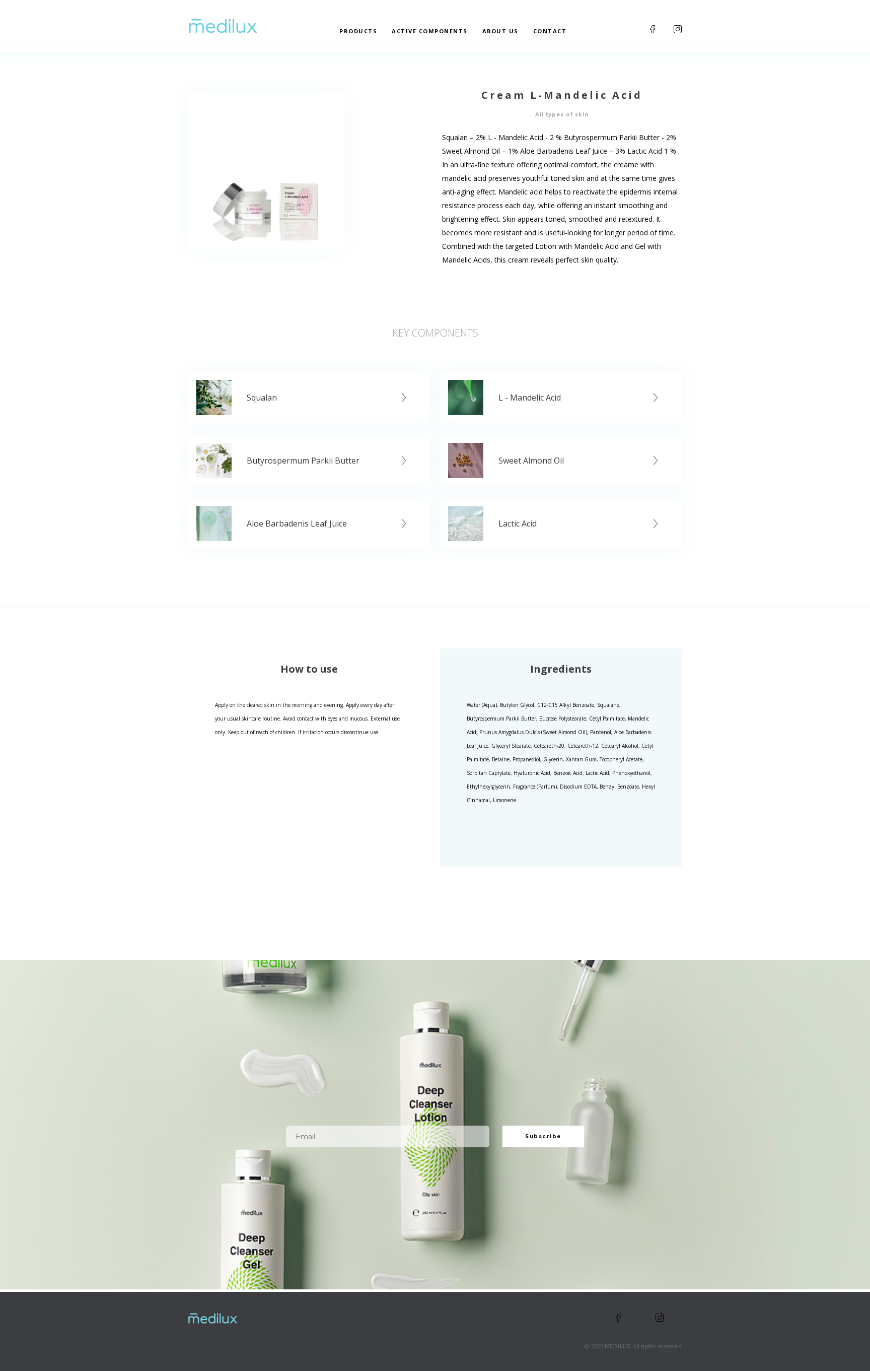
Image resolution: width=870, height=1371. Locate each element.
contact (550, 31)
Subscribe (543, 1136)
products (358, 31)
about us (500, 31)
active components (430, 31)
